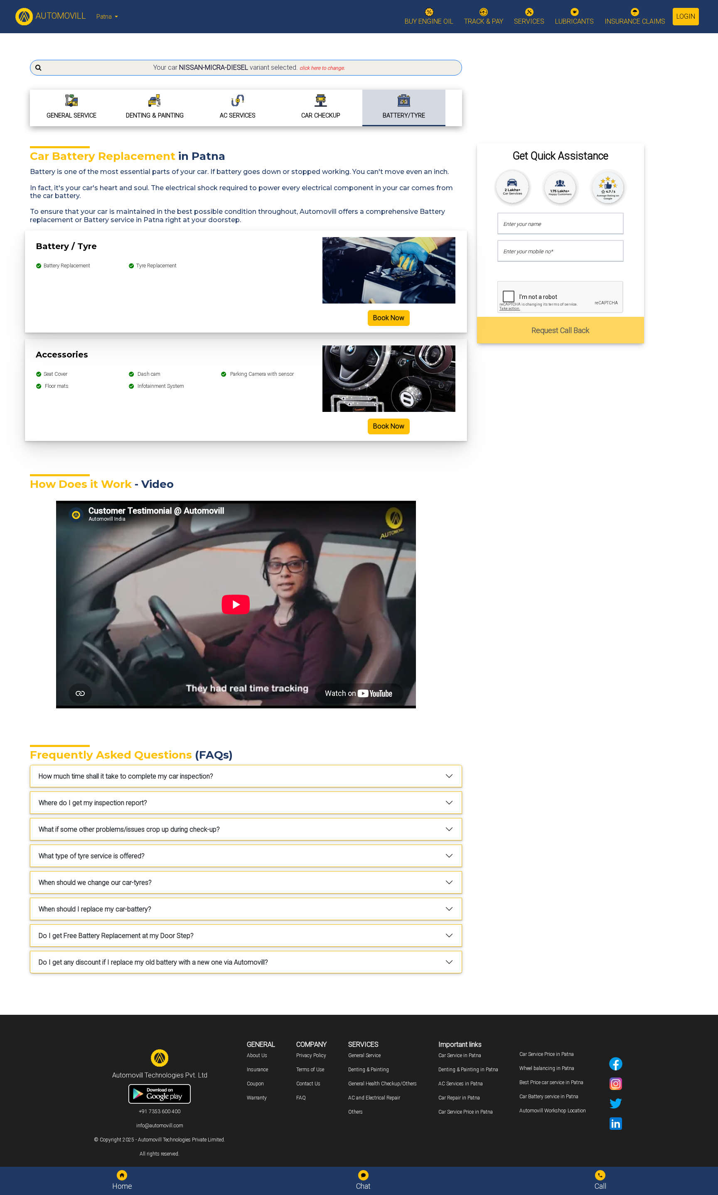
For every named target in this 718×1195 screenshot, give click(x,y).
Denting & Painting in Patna (468, 1070)
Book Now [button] (388, 318)
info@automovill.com (159, 1126)
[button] (246, 68)
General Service (364, 1055)
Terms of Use (310, 1070)
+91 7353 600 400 (159, 1111)
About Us (257, 1055)
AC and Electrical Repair (374, 1098)
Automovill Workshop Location (552, 1111)
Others (355, 1112)
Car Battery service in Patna (548, 1096)
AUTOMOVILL (59, 16)
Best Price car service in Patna (551, 1082)
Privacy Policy (311, 1055)
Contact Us (308, 1084)
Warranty (257, 1098)
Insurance (257, 1070)
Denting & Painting (368, 1070)
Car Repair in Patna (459, 1098)
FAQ (301, 1098)
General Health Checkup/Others (382, 1084)
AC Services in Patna (460, 1084)
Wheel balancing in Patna (546, 1068)
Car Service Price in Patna (465, 1112)
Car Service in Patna (459, 1055)
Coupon (255, 1084)
